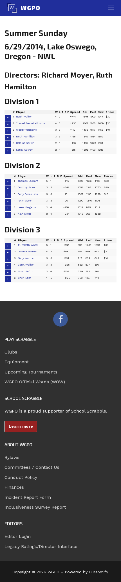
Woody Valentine (26, 129)
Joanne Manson (27, 251)
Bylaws (12, 457)
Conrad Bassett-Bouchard (32, 123)
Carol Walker (26, 264)
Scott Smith (25, 271)
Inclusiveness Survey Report (35, 507)
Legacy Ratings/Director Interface (41, 546)
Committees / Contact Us (32, 467)
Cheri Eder (24, 278)
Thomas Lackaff (28, 181)
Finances (14, 487)
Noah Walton (24, 116)
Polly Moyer (25, 200)
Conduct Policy (21, 477)
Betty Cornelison (28, 194)
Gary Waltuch (26, 258)
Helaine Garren (25, 143)
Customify (98, 572)
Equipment (17, 361)
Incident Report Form (28, 497)
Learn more (21, 426)
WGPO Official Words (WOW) (35, 381)
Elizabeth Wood (28, 245)
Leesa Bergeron (27, 207)
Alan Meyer (24, 213)
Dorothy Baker (26, 187)
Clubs (11, 352)
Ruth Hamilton (25, 136)
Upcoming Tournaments (31, 372)
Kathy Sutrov (24, 149)
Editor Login (18, 536)
